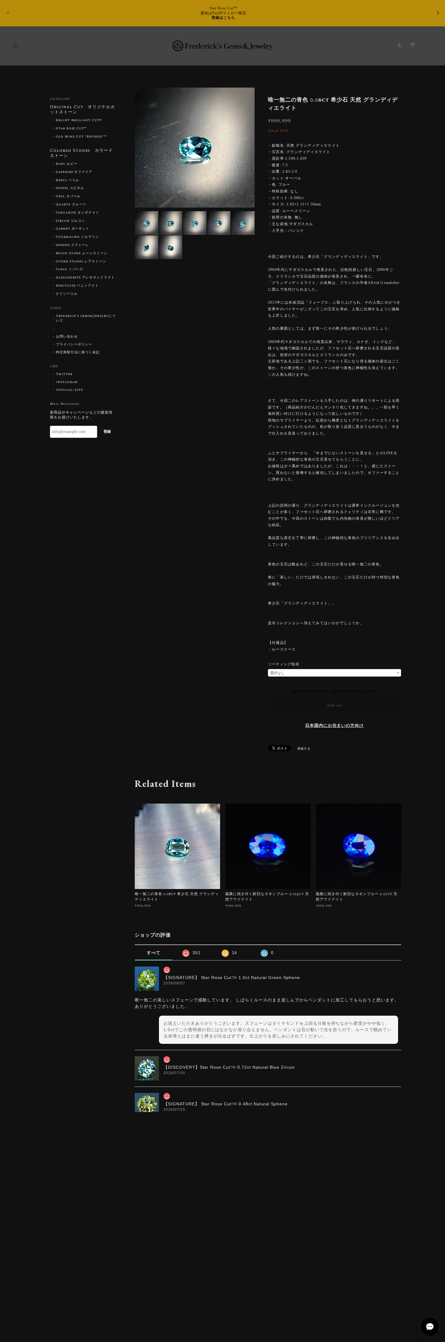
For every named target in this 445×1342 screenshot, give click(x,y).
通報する (304, 748)
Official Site (69, 390)
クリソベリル (66, 293)
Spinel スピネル (70, 188)
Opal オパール (68, 196)
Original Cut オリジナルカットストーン (82, 110)
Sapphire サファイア (74, 172)
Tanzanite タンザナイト (77, 212)
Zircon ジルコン (70, 220)
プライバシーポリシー (74, 344)
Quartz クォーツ (71, 204)
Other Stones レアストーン (81, 261)
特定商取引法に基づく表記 (78, 352)
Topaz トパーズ (69, 269)
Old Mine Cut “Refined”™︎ (81, 136)
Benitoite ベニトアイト (77, 285)
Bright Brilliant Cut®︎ (79, 120)
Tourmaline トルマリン (77, 237)
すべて (153, 952)
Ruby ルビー (66, 164)
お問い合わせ (67, 336)
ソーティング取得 (283, 664)
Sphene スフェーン (72, 245)
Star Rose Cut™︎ (71, 128)
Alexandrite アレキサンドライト (85, 277)
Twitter (64, 374)
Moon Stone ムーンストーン (81, 253)
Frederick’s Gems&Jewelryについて (86, 318)
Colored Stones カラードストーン (81, 153)
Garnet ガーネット (73, 228)
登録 (107, 431)
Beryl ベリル (67, 180)
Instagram (67, 382)
